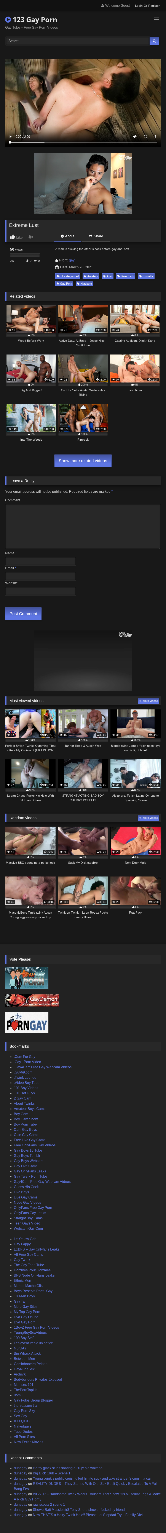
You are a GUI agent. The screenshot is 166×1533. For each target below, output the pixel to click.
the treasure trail (26, 1405)
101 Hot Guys (24, 1093)
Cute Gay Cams (26, 1135)
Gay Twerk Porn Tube (30, 1176)
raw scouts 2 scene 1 (49, 1504)
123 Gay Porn (34, 19)
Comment (12, 500)
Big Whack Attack (27, 1353)
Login (139, 5)
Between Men (24, 1359)
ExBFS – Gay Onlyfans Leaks (36, 1249)
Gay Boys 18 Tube (28, 1150)
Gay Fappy (22, 1244)
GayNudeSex (24, 1369)
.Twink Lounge (25, 1077)
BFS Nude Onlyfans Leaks (34, 1275)
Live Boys (21, 1192)
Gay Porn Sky (24, 1411)
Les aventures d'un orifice (33, 1343)
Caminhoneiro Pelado (31, 1364)
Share (98, 236)
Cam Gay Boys (25, 1129)
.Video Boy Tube (26, 1083)
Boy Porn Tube (25, 1124)
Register (154, 5)
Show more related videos (83, 460)
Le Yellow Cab (25, 1239)
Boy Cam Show (26, 1119)
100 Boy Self (24, 1338)
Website (11, 583)
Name (11, 553)
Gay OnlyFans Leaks (30, 1171)
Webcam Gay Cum (28, 1228)
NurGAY (20, 1348)
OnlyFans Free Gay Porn (33, 1208)
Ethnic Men (22, 1280)
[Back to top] (152, 1520)
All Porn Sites (24, 1437)
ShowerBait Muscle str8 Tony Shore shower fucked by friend (79, 1510)
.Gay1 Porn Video (27, 1062)
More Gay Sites (25, 1306)
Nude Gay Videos (27, 1202)
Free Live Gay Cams (29, 1140)
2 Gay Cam (22, 1098)
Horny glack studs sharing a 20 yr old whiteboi (68, 1468)
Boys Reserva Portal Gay (33, 1291)
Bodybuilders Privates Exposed (38, 1379)
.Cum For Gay (24, 1057)
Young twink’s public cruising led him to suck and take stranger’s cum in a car (92, 1478)
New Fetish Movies (28, 1442)
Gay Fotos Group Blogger (33, 1400)
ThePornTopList (26, 1390)
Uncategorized (70, 276)
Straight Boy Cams (28, 1218)
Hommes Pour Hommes (32, 1270)
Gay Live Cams (25, 1166)
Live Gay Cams (25, 1197)
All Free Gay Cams (28, 1254)
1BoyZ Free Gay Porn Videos (36, 1327)
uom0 (18, 1395)
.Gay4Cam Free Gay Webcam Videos (43, 1067)
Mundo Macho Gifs (28, 1286)
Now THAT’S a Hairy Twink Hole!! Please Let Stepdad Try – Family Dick (88, 1515)
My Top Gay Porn (27, 1312)
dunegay (20, 1468)
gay (72, 260)
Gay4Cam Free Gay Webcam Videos (42, 1181)
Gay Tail (20, 1301)
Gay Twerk (22, 1260)
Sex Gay (20, 1416)
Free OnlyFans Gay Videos (35, 1145)
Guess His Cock (26, 1187)
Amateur (92, 276)
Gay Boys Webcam (28, 1161)
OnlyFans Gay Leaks (30, 1213)
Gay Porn (66, 283)
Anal (109, 276)
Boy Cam (21, 1114)
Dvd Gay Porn (24, 1322)
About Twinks (24, 1103)
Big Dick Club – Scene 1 (51, 1473)
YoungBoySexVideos (30, 1332)
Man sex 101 (24, 1385)
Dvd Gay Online (26, 1317)
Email (10, 568)
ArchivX (20, 1374)
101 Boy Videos (26, 1088)
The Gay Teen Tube (29, 1265)
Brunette (148, 276)
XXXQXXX (22, 1421)
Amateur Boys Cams (29, 1109)
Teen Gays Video (27, 1223)
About (69, 236)
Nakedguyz (22, 1426)
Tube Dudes (23, 1431)
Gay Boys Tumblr (27, 1155)
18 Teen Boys (24, 1296)
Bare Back (127, 276)
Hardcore (86, 283)
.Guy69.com (23, 1072)
